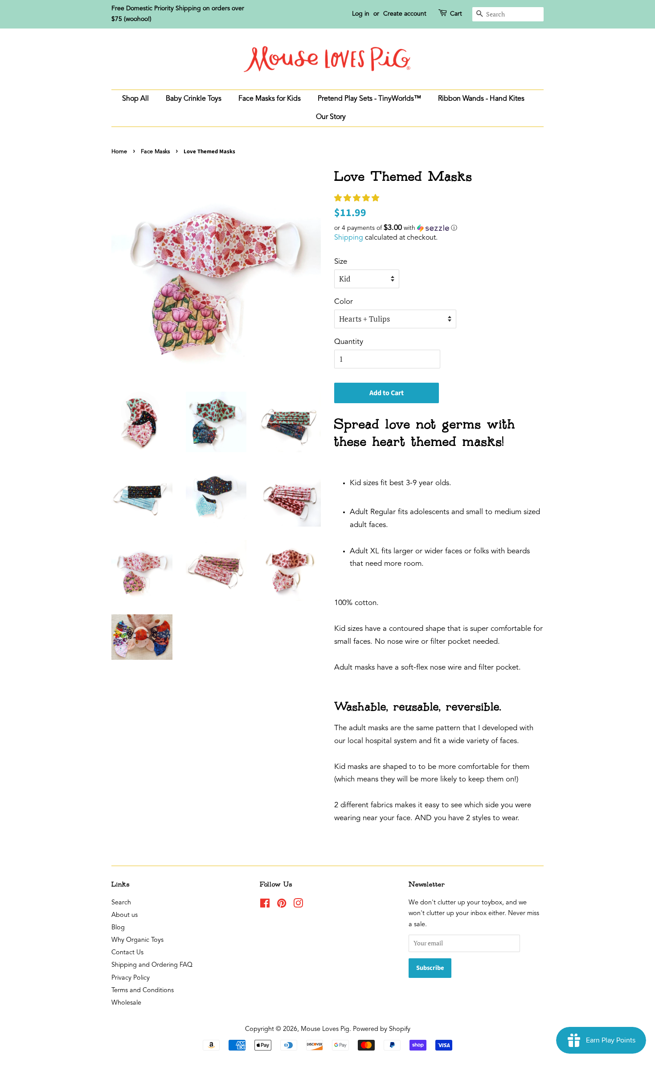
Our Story (331, 117)
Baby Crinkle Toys (193, 98)
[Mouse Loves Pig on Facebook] (265, 905)
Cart (456, 14)
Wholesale (126, 1003)
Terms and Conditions (142, 990)
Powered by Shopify (381, 1029)
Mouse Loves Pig (325, 1029)
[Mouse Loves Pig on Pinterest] (282, 905)
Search (121, 902)
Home (119, 152)
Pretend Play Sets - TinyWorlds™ (369, 98)
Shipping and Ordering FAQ (151, 965)
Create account (404, 14)
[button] (357, 198)
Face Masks (155, 152)
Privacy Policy (130, 978)
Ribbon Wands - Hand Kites (481, 98)
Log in (360, 14)
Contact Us (127, 952)
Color (343, 302)
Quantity (348, 342)
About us (124, 915)
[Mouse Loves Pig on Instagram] (298, 905)
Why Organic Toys (137, 940)
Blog (118, 927)
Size (340, 262)
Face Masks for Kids (269, 98)
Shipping (348, 237)
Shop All (135, 98)
